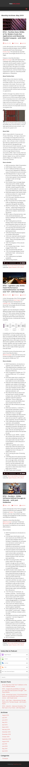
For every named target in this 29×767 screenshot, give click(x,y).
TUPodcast (16, 43)
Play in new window (12, 265)
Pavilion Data (6, 51)
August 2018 (5, 741)
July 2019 (4, 717)
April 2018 (4, 751)
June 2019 (4, 720)
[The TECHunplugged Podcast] (14, 3)
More (22, 267)
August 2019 (5, 715)
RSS (19, 267)
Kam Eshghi (17, 300)
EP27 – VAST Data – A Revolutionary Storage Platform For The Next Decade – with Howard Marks (14, 702)
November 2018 (6, 734)
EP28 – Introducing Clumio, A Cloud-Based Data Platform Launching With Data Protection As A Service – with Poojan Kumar (14, 696)
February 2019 (6, 729)
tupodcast (23, 43)
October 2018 (5, 736)
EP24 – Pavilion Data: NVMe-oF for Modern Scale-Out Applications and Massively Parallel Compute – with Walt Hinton (14, 36)
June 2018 (4, 746)
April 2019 (4, 725)
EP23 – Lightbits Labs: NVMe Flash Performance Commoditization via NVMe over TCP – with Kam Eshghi (14, 289)
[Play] (4, 263)
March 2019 (5, 727)
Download (21, 265)
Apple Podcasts (13, 267)
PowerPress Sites (17, 764)
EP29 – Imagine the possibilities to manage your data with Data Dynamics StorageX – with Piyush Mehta (14, 690)
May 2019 (4, 722)
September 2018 (6, 739)
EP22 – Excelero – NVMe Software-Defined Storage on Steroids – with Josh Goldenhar (14, 499)
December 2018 (6, 732)
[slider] (23, 263)
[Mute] (20, 263)
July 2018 (4, 744)
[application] (14, 263)
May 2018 (4, 748)
